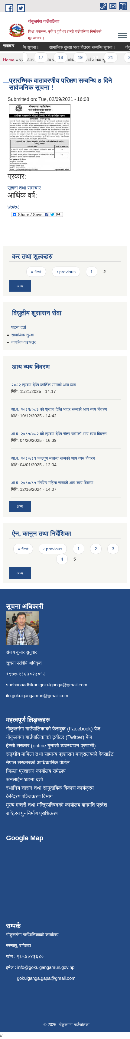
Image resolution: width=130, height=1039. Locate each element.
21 (107, 57)
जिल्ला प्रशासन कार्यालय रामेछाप (36, 771)
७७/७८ (14, 206)
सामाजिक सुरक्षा (22, 334)
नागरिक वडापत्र (23, 342)
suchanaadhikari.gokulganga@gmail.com (46, 684)
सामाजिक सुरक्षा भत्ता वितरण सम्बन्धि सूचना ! (78, 47)
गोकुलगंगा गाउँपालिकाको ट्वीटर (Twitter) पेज (49, 737)
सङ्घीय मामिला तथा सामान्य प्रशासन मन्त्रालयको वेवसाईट (60, 754)
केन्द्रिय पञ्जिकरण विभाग (29, 796)
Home (9, 59)
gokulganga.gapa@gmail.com (46, 978)
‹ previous (66, 271)
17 (36, 57)
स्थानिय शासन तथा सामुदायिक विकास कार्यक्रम (50, 788)
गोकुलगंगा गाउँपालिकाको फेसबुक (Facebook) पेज (53, 729)
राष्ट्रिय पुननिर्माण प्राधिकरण (32, 813)
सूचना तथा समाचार (24, 187)
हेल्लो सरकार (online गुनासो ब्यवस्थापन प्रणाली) (51, 746)
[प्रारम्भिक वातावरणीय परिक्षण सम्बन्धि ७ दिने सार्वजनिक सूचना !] (39, 137)
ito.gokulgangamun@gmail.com (37, 695)
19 (76, 57)
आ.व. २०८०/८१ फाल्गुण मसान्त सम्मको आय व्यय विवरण (53, 458)
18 (56, 57)
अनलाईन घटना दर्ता (24, 779)
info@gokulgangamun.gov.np (45, 967)
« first (36, 271)
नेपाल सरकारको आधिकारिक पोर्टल (38, 762)
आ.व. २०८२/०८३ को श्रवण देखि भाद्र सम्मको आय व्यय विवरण (59, 409)
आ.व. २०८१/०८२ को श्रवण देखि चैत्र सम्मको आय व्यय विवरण (59, 433)
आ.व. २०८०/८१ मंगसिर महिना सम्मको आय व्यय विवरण (52, 482)
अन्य (20, 285)
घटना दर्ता (18, 327)
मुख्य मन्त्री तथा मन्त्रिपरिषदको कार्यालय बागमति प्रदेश (56, 805)
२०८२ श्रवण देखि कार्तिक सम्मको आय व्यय (43, 384)
